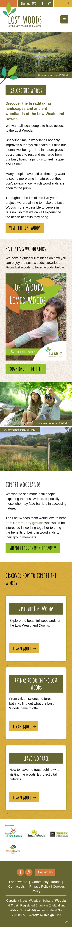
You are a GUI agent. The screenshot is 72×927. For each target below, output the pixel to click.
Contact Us (16, 886)
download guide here (25, 369)
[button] (64, 19)
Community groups (28, 523)
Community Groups (46, 882)
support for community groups (32, 548)
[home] (21, 14)
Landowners (18, 882)
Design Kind (52, 915)
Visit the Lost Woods (25, 228)
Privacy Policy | (41, 886)
